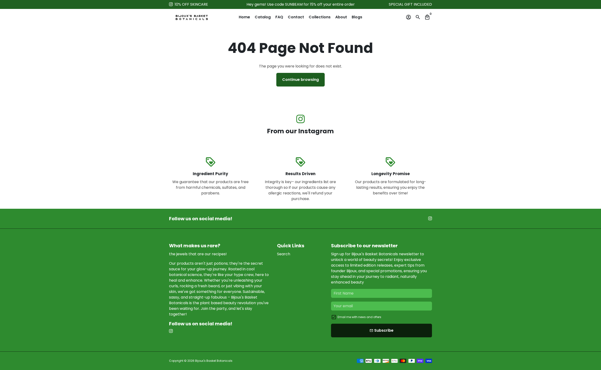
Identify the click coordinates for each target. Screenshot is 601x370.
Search (283, 254)
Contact (296, 17)
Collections (320, 17)
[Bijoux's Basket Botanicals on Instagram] (171, 4)
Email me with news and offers (359, 317)
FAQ (279, 17)
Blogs (357, 17)
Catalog (263, 17)
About (341, 17)
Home (244, 17)
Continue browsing (300, 79)
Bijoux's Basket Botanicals (213, 361)
